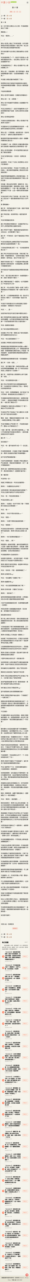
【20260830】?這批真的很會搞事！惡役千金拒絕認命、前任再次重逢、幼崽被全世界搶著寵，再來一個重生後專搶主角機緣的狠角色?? (13, 955)
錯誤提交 (15, 928)
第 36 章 (9, 16)
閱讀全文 (25, 956)
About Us (22, 1277)
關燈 (11, 11)
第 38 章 (9, 19)
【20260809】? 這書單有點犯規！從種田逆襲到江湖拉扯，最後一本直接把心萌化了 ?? (13, 1190)
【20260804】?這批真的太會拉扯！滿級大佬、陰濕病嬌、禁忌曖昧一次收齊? (13, 1245)
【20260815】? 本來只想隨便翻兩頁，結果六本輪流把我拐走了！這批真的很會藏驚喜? (13, 1123)
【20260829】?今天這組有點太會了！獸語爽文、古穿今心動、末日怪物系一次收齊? (13, 967)
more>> (26, 942)
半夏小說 (9, 2)
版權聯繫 (17, 1277)
